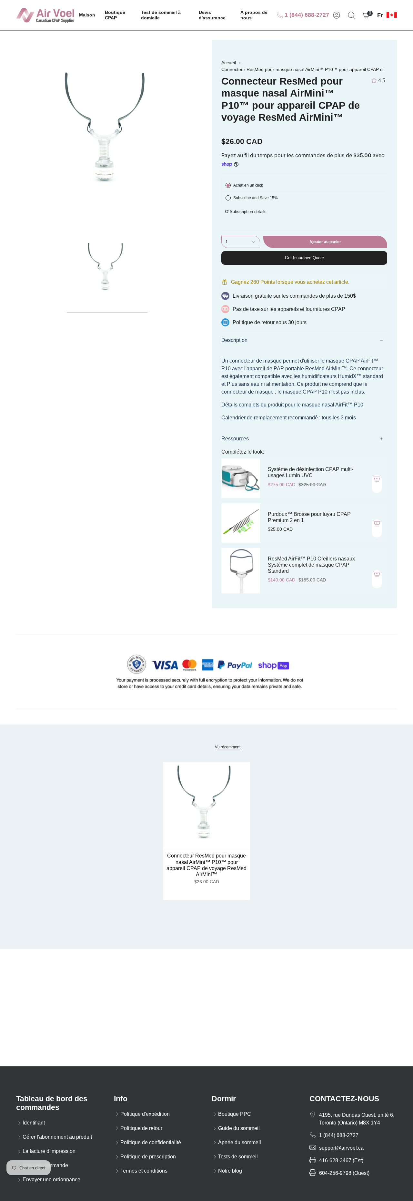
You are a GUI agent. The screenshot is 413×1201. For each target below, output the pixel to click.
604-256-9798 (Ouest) (344, 1173)
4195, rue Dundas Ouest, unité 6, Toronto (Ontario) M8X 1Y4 (356, 1118)
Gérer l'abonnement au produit (57, 1137)
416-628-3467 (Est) (341, 1160)
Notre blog (230, 1171)
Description (234, 340)
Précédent (16, 132)
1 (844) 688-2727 (306, 15)
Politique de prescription (148, 1156)
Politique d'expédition (145, 1114)
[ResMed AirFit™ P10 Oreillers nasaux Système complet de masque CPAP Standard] (240, 571)
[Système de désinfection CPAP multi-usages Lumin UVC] (240, 478)
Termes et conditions (143, 1171)
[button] (118, 15)
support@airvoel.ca (341, 1148)
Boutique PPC (234, 1114)
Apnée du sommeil (239, 1142)
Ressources (235, 438)
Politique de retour (141, 1128)
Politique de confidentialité (150, 1142)
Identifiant (34, 1122)
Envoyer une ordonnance (51, 1179)
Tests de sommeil (238, 1156)
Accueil (228, 62)
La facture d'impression (49, 1151)
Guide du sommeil (239, 1128)
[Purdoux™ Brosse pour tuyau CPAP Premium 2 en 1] (240, 523)
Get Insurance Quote (304, 257)
